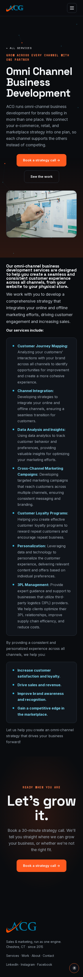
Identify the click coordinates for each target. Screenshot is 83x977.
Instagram (28, 964)
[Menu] (72, 8)
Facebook (44, 964)
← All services (19, 48)
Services (12, 955)
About (36, 955)
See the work (42, 176)
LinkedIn (12, 964)
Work (25, 955)
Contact (48, 955)
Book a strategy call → (41, 160)
